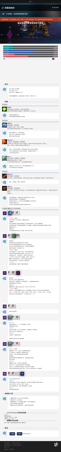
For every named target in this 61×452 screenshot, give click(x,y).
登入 (31, 1)
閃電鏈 (9, 123)
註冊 (13, 433)
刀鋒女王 (6, 414)
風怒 (9, 156)
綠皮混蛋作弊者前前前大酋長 (21, 13)
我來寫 (24, 422)
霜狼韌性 (9, 107)
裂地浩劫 (10, 174)
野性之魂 (10, 140)
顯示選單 (56, 7)
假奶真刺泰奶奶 (7, 416)
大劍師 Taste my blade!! (9, 418)
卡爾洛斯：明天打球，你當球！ (11, 417)
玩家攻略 (10, 13)
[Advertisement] (30, 70)
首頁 (3, 13)
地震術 (9, 186)
